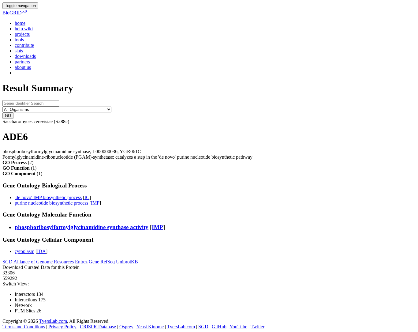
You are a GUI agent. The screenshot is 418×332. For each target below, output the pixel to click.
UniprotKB (127, 261)
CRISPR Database (98, 326)
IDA (41, 251)
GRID (14, 12)
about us (23, 67)
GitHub (219, 326)
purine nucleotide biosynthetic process (51, 203)
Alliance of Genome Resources (44, 261)
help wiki (24, 28)
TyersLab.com (53, 321)
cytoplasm (24, 251)
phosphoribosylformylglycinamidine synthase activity (81, 227)
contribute (24, 45)
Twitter (257, 326)
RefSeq (108, 261)
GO (8, 115)
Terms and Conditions (23, 326)
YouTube (238, 326)
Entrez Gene (87, 261)
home (20, 23)
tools (19, 39)
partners (22, 61)
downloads (25, 56)
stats (19, 50)
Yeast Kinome (150, 326)
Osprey (126, 326)
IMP (95, 203)
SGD (7, 261)
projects (22, 34)
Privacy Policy (62, 326)
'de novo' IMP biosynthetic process (48, 197)
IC (86, 197)
